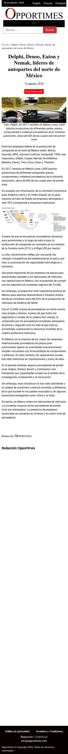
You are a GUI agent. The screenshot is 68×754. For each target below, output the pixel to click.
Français (48, 3)
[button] (34, 23)
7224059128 (40, 737)
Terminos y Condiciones (49, 731)
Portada (5, 44)
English (36, 3)
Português (60, 3)
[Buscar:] (23, 30)
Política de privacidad (17, 731)
